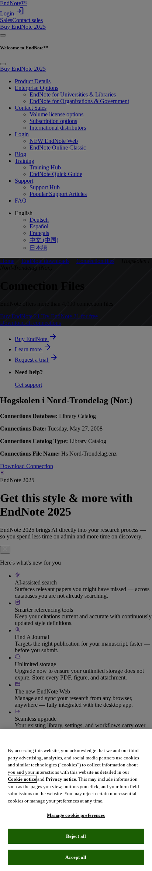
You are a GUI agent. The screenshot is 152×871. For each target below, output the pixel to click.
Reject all (76, 836)
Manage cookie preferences (76, 815)
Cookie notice (22, 779)
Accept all (75, 857)
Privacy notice (61, 779)
